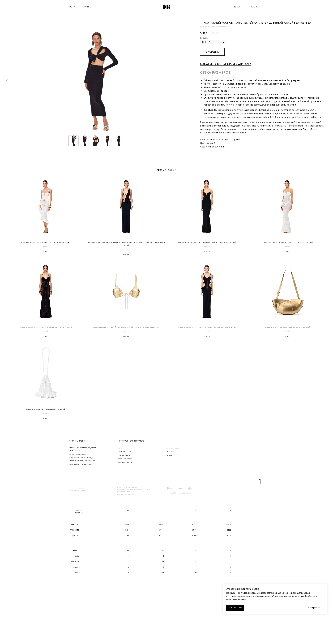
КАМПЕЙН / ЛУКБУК (125, 462)
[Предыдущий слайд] (6, 80)
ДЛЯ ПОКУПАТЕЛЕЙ (125, 459)
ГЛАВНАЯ (88, 7)
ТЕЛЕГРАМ (255, 7)
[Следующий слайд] (186, 80)
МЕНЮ (72, 7)
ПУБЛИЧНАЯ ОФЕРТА (173, 448)
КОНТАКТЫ (170, 451)
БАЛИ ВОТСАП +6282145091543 (80, 464)
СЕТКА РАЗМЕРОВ (215, 72)
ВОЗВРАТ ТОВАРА (124, 455)
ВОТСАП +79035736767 (77, 454)
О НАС (120, 448)
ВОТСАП (237, 7)
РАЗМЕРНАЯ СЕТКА (124, 451)
